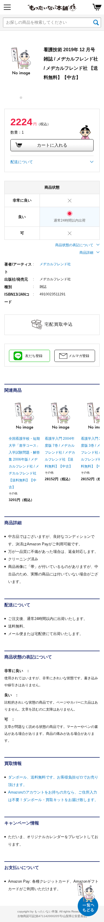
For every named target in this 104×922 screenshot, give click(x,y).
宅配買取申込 (58, 324)
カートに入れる (52, 145)
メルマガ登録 (78, 356)
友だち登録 (33, 356)
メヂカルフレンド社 (55, 264)
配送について (21, 162)
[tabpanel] (21, 61)
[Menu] (7, 7)
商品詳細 (86, 253)
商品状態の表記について (74, 245)
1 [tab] (21, 97)
